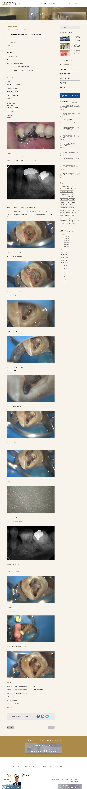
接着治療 (77, 210)
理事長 (70, 220)
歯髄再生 (75, 218)
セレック (77, 196)
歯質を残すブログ (65, 69)
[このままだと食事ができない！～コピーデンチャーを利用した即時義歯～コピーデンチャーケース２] (65, 38)
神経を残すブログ (65, 73)
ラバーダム (72, 199)
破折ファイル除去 (25, 29)
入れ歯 (67, 202)
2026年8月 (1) (66, 236)
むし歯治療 (62, 191)
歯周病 (61, 215)
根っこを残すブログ (12, 26)
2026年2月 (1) (66, 244)
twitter (47, 716)
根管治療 (21, 29)
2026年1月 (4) (66, 246)
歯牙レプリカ (63, 218)
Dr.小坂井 (74, 186)
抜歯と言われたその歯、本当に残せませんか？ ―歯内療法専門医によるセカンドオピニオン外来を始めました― (69, 144)
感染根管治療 (17, 29)
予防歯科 (62, 202)
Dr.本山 (14, 29)
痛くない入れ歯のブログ (64, 36)
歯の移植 (68, 212)
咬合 (67, 204)
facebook (38, 716)
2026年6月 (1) (66, 238)
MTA (72, 188)
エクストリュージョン (65, 194)
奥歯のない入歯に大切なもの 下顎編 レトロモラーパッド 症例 (76, 52)
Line (42, 716)
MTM (76, 188)
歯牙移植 (70, 218)
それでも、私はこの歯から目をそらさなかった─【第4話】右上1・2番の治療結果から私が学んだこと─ (70, 152)
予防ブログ (63, 83)
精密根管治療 (74, 223)
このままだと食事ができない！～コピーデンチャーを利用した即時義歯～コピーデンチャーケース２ (75, 39)
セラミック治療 (70, 196)
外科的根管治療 (63, 207)
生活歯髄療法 (76, 220)
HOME (43, 22)
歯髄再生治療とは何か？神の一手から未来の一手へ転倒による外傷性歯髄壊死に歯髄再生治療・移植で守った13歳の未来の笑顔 (69, 121)
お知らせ (62, 87)
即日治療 (73, 202)
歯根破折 (73, 215)
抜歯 (69, 210)
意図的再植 (71, 207)
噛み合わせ (72, 204)
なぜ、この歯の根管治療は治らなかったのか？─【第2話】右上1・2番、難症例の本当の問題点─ (70, 166)
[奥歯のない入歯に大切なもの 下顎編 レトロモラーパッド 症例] (65, 53)
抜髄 (73, 210)
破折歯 (68, 223)
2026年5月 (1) (66, 240)
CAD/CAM (63, 186)
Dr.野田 (67, 188)
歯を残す (74, 212)
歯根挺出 (67, 215)
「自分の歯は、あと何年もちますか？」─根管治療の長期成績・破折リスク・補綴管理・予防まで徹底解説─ (69, 136)
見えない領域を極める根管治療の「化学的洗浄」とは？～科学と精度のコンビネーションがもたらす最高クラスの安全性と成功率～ (70, 128)
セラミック (62, 196)
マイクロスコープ (64, 199)
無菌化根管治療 (63, 220)
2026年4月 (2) (66, 242)
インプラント (70, 191)
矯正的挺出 (62, 223)
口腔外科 (62, 204)
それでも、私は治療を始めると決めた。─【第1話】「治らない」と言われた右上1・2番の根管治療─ (70, 174)
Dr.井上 (69, 186)
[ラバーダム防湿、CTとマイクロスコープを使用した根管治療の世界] (65, 46)
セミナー (74, 194)
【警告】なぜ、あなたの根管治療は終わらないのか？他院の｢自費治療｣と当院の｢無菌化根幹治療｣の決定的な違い (70, 106)
